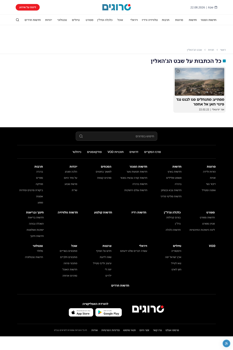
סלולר (40, 251)
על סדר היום (70, 177)
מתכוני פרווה (70, 263)
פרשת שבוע (71, 184)
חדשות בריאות (36, 217)
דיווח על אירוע (27, 7)
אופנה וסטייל (209, 190)
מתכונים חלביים (68, 257)
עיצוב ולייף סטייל (102, 263)
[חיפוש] (17, 20)
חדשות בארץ (174, 171)
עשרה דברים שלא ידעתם (133, 251)
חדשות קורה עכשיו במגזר (133, 177)
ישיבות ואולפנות (35, 229)
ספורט (89, 20)
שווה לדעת (105, 257)
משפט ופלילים (173, 177)
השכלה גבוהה (36, 223)
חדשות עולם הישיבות (135, 190)
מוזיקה (39, 184)
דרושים (133, 152)
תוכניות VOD (116, 152)
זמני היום (144, 330)
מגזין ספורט (208, 223)
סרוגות (179, 20)
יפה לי (108, 269)
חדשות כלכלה (173, 229)
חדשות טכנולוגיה (34, 257)
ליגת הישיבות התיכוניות (202, 229)
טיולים (76, 20)
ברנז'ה (178, 184)
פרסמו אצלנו (172, 330)
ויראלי (134, 20)
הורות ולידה (209, 171)
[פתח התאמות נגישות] (226, 343)
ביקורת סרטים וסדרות (31, 190)
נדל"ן (178, 223)
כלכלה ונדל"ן (104, 20)
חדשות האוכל (69, 269)
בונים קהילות (173, 217)
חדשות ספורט (207, 217)
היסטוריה (176, 251)
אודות (94, 330)
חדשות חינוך (37, 236)
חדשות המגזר (208, 20)
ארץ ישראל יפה (173, 257)
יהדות (48, 20)
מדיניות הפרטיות (110, 330)
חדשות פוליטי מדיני (171, 196)
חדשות (193, 20)
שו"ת (74, 190)
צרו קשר (157, 330)
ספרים (39, 177)
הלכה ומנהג (71, 171)
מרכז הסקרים (152, 152)
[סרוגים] (148, 309)
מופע (40, 202)
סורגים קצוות (104, 177)
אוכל (120, 20)
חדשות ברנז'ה (139, 184)
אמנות (39, 196)
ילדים (108, 275)
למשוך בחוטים (103, 171)
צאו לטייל (176, 263)
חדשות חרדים (33, 20)
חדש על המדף (103, 251)
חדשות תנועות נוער (137, 171)
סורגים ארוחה (69, 275)
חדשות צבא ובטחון (171, 190)
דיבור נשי (211, 184)
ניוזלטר (76, 152)
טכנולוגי (62, 20)
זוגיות (213, 177)
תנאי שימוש (129, 330)
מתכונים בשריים (68, 251)
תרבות (165, 20)
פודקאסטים (94, 152)
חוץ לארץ (176, 269)
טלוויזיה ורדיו (150, 20)
